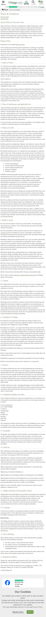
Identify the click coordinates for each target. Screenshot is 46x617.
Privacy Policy (5, 17)
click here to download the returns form (25, 275)
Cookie (26, 607)
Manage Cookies (18, 612)
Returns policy (20, 44)
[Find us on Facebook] (7, 585)
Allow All (30, 612)
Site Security (4, 19)
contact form (4, 233)
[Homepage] (18, 2)
